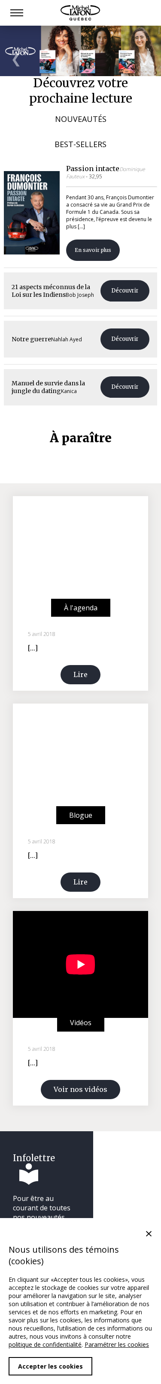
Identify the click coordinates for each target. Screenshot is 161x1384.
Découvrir (125, 290)
